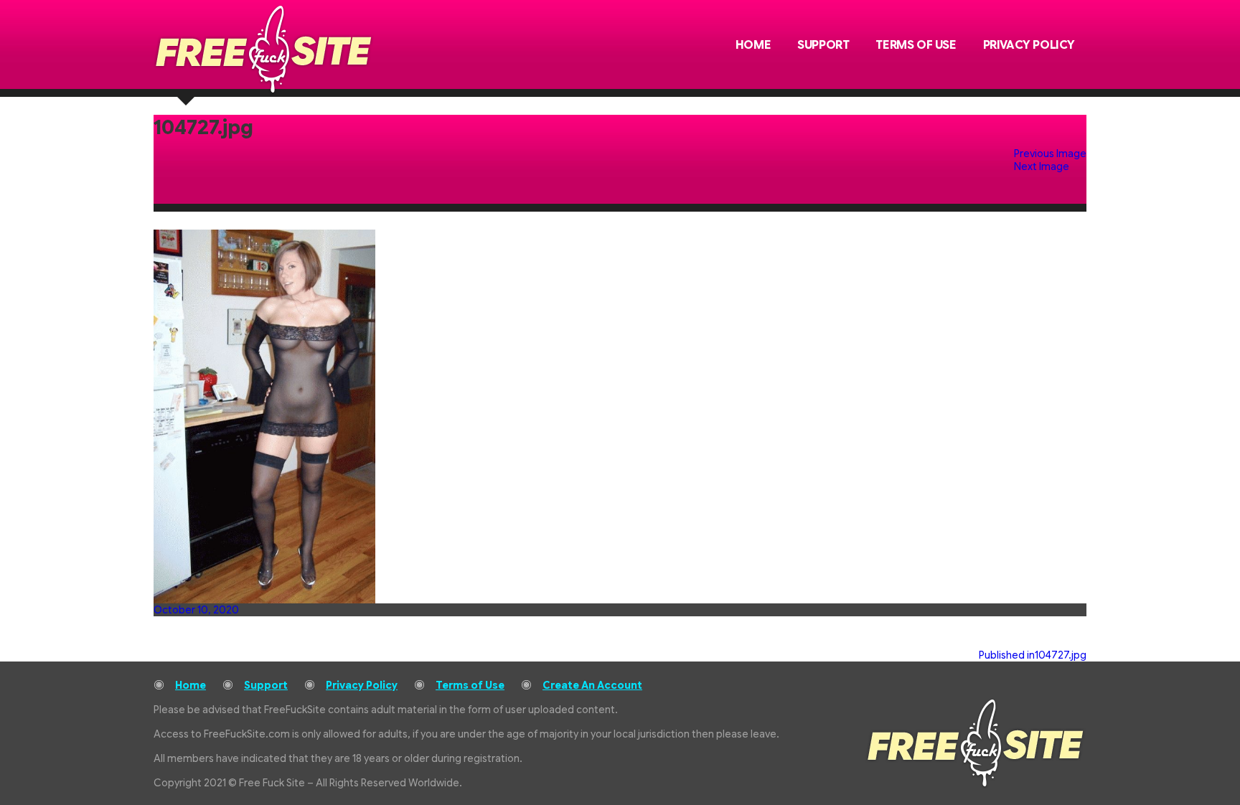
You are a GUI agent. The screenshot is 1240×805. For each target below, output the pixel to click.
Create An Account (592, 685)
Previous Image (1050, 153)
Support (823, 45)
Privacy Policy (1029, 45)
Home (753, 45)
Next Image (1041, 166)
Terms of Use (915, 45)
